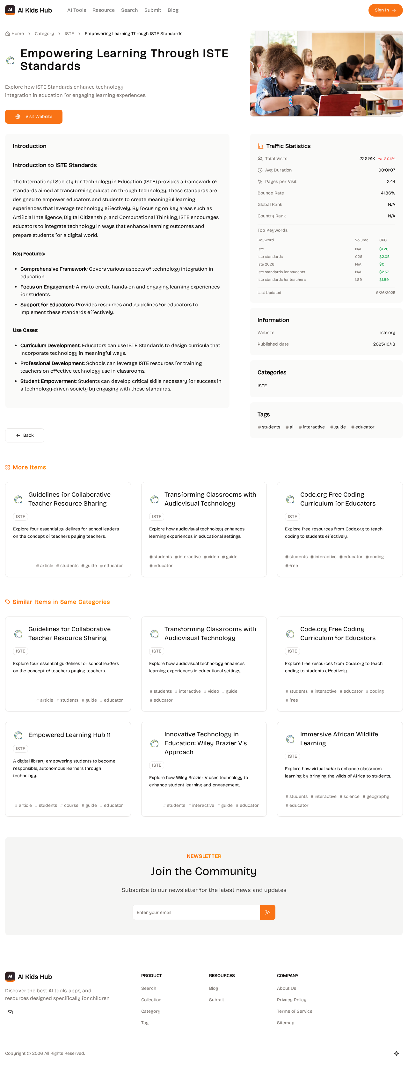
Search (129, 10)
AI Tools (76, 10)
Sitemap (286, 1022)
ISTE (69, 33)
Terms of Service (294, 1011)
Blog (173, 10)
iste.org (387, 332)
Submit (152, 10)
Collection (151, 1000)
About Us (286, 988)
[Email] (10, 1012)
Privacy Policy (291, 1000)
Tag (145, 1022)
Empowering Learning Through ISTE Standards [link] (133, 33)
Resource (103, 10)
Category (150, 1011)
